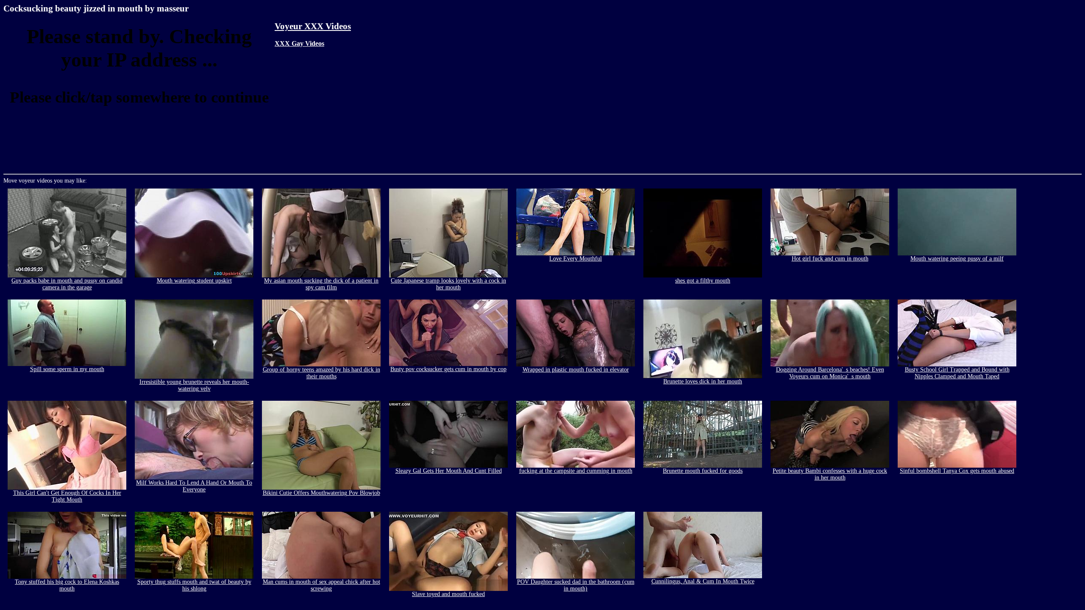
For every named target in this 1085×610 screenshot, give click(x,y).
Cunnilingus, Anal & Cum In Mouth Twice (702, 581)
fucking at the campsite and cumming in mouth (575, 471)
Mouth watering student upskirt (194, 280)
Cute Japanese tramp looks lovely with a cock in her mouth (448, 284)
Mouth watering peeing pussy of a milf (957, 258)
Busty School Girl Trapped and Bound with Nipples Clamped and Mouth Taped (957, 373)
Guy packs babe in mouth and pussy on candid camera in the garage (66, 284)
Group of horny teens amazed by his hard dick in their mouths (321, 373)
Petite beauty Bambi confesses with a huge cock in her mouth (830, 474)
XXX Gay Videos (299, 43)
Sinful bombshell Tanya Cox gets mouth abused (957, 471)
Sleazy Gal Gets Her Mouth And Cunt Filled (448, 471)
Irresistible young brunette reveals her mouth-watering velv (194, 385)
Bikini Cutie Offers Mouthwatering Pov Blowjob (321, 493)
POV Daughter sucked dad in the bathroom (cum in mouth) (575, 585)
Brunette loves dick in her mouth (702, 381)
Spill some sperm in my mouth (67, 369)
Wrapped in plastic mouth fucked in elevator (576, 369)
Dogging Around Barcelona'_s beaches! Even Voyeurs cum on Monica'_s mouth (830, 373)
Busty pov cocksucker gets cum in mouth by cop (448, 369)
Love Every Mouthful (575, 258)
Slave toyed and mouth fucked (448, 594)
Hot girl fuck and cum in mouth (830, 258)
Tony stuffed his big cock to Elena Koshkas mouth (67, 585)
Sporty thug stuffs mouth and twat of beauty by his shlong (194, 585)
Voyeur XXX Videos (313, 26)
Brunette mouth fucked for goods (703, 471)
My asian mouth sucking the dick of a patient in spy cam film (321, 284)
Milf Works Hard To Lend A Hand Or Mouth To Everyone (194, 486)
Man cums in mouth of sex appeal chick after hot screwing (321, 585)
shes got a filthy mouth (702, 280)
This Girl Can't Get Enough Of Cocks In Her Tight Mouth (67, 496)
